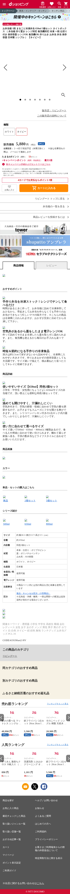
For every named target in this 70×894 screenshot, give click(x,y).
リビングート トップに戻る (50, 199)
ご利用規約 (40, 831)
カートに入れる (44, 188)
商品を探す (8, 800)
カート (6, 847)
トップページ (8, 11)
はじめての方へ (43, 824)
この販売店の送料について (51, 115)
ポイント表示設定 (12, 863)
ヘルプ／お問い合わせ (46, 800)
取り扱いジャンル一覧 (14, 824)
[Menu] (4, 4)
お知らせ (39, 808)
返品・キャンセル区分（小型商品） (33, 593)
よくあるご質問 (43, 816)
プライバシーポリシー (46, 839)
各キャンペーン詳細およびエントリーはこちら (28, 164)
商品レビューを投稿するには (49, 217)
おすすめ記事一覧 (12, 839)
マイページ (8, 855)
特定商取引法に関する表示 (48, 858)
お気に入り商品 (11, 808)
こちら (40, 883)
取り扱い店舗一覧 (12, 831)
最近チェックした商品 (14, 816)
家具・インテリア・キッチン (33, 11)
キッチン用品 (58, 11)
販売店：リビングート (54, 110)
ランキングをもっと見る (57, 704)
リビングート (10, 656)
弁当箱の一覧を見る (54, 206)
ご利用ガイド (9, 870)
